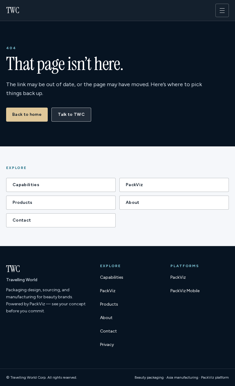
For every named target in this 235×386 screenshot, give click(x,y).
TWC (12, 10)
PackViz (134, 184)
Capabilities (26, 184)
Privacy (107, 344)
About (133, 202)
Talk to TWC (71, 114)
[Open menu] (222, 10)
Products (22, 202)
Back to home (27, 114)
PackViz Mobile (185, 292)
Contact (22, 220)
